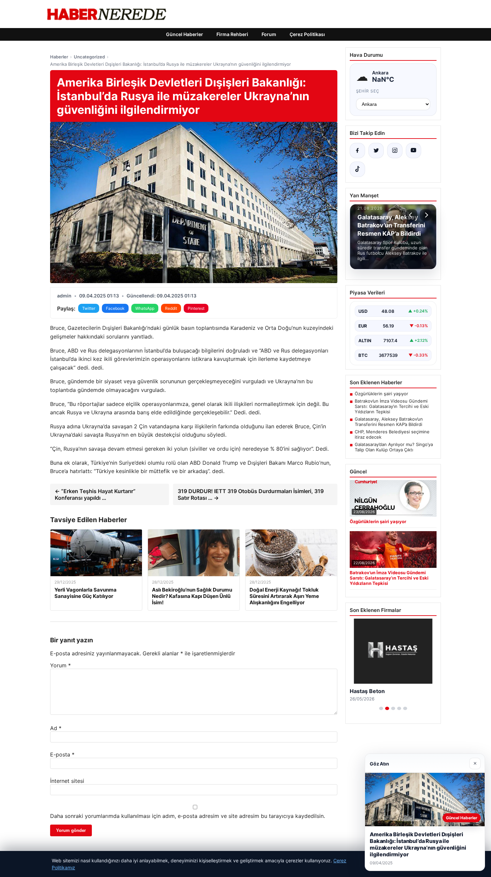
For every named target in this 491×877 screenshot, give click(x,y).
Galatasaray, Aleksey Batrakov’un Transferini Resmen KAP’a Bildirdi (389, 421)
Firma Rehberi (232, 34)
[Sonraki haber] (425, 215)
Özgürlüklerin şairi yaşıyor (381, 393)
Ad (55, 728)
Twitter (88, 308)
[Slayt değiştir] (381, 708)
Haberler (59, 56)
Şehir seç (368, 90)
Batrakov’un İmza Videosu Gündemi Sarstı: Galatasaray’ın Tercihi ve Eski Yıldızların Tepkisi (392, 406)
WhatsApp (144, 308)
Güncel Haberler (184, 34)
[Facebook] (357, 150)
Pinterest (196, 308)
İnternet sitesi (67, 781)
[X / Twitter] (376, 150)
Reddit (171, 308)
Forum (269, 34)
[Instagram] (394, 150)
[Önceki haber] (411, 215)
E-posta (62, 754)
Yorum (60, 665)
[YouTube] (413, 150)
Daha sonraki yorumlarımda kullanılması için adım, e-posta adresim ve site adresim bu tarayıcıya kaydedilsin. (187, 816)
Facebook (115, 308)
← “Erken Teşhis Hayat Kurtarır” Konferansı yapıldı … (95, 494)
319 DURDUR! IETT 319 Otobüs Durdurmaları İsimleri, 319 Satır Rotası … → (251, 494)
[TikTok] (357, 169)
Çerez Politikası (307, 34)
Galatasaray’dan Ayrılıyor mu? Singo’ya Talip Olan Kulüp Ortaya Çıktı (394, 447)
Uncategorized (89, 56)
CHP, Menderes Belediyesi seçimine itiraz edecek (392, 434)
